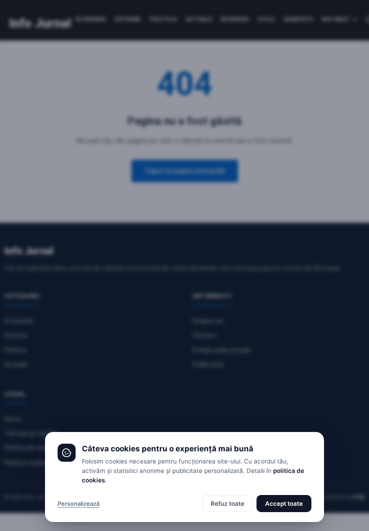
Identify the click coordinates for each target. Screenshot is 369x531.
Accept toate (284, 503)
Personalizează (78, 503)
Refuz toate (227, 503)
